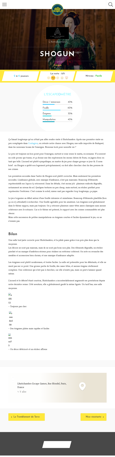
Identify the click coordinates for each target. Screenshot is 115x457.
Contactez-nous (57, 444)
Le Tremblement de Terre (27, 417)
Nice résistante (93, 417)
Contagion (33, 143)
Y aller (23, 391)
